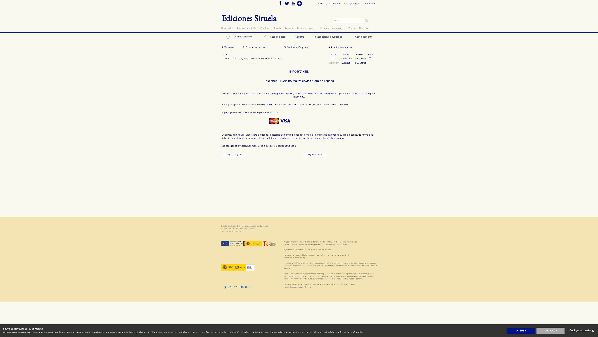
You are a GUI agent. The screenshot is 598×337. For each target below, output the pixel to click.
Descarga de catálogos (332, 28)
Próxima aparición (246, 28)
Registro (299, 37)
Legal (223, 292)
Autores (289, 28)
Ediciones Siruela (249, 17)
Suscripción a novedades (328, 37)
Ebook (351, 28)
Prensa (320, 3)
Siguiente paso (315, 155)
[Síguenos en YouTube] (293, 6)
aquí (261, 332)
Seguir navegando (234, 155)
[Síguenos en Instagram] (299, 6)
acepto (521, 331)
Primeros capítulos (306, 28)
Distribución (334, 3)
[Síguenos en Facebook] (280, 6)
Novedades (227, 28)
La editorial (369, 3)
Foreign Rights (352, 3)
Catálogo (265, 28)
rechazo (551, 331)
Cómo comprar (363, 37)
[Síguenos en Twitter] (287, 6)
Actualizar (333, 63)
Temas (277, 28)
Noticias (363, 28)
